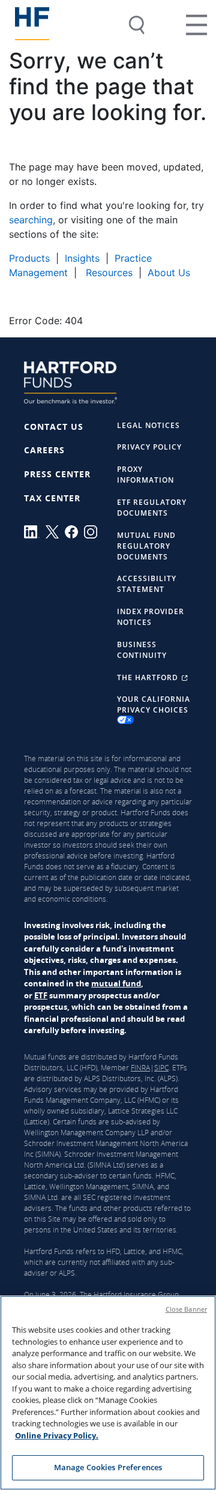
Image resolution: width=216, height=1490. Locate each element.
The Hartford (149, 677)
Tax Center (52, 498)
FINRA (140, 1068)
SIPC (161, 1068)
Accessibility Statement (146, 583)
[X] (55, 531)
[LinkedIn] (35, 531)
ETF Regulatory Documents (152, 507)
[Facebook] (74, 531)
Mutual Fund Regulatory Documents (146, 546)
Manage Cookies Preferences (108, 1467)
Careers (44, 450)
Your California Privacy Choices (153, 704)
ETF (40, 995)
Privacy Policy (149, 447)
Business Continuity (142, 649)
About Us (169, 273)
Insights (82, 258)
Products (29, 258)
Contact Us (53, 426)
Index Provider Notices (150, 616)
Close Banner (186, 1309)
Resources (108, 273)
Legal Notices (148, 425)
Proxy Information (145, 474)
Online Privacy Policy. (56, 1435)
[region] (108, 1392)
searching (31, 220)
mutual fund (116, 983)
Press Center (57, 474)
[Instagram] (93, 531)
